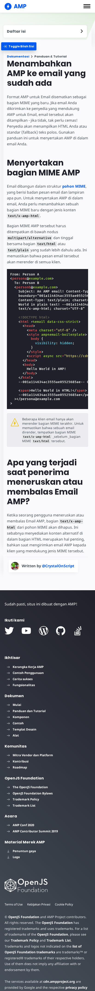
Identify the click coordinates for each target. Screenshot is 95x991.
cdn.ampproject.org (59, 981)
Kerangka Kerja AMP (28, 667)
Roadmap (20, 767)
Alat (16, 735)
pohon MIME (74, 186)
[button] (86, 6)
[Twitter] (9, 630)
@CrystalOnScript (58, 565)
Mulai (17, 705)
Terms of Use (14, 904)
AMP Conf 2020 (23, 825)
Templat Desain (24, 729)
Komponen (21, 717)
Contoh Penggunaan (28, 673)
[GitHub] (60, 630)
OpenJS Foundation (23, 917)
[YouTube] (26, 630)
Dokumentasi (18, 56)
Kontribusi (21, 761)
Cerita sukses (23, 679)
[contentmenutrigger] (45, 31)
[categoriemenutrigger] (18, 46)
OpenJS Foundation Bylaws (33, 793)
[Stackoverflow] (78, 630)
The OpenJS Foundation (30, 787)
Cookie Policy (64, 904)
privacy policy (76, 987)
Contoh (18, 723)
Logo (16, 857)
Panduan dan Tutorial (29, 711)
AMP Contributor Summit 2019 (35, 831)
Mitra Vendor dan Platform (33, 755)
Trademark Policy (26, 799)
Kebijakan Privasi (38, 904)
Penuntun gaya (24, 851)
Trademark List (24, 805)
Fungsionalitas (24, 685)
